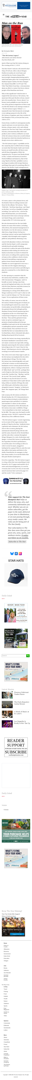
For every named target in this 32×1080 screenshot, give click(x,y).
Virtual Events (6, 979)
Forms (5, 1044)
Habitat (6, 996)
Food (5, 994)
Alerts (5, 1051)
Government (7, 953)
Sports (5, 1006)
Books (5, 968)
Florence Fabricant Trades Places (21, 693)
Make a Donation (6, 1058)
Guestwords (7, 1027)
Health (5, 998)
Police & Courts (6, 946)
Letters (5, 1030)
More (5, 1035)
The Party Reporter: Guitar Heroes (21, 703)
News (5, 943)
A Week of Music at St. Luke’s (21, 713)
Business (6, 951)
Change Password (6, 1054)
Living (5, 986)
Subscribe (6, 1049)
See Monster (7, 972)
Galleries (6, 970)
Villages (6, 960)
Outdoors (6, 1003)
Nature (5, 1001)
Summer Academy (6, 1061)
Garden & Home (6, 1012)
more (3, 598)
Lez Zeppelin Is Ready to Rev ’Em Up (22, 722)
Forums (6, 810)
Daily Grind (7, 956)
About (5, 1037)
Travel (5, 989)
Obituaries (6, 949)
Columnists (7, 1023)
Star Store (6, 1046)
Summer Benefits (6, 975)
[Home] (16, 16)
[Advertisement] (16, 890)
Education (6, 958)
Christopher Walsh (9, 51)
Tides (5, 1015)
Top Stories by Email (7, 1065)
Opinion (6, 1020)
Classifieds (7, 1042)
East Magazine (6, 1009)
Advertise (6, 1039)
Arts (5, 965)
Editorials (6, 1025)
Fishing (6, 991)
